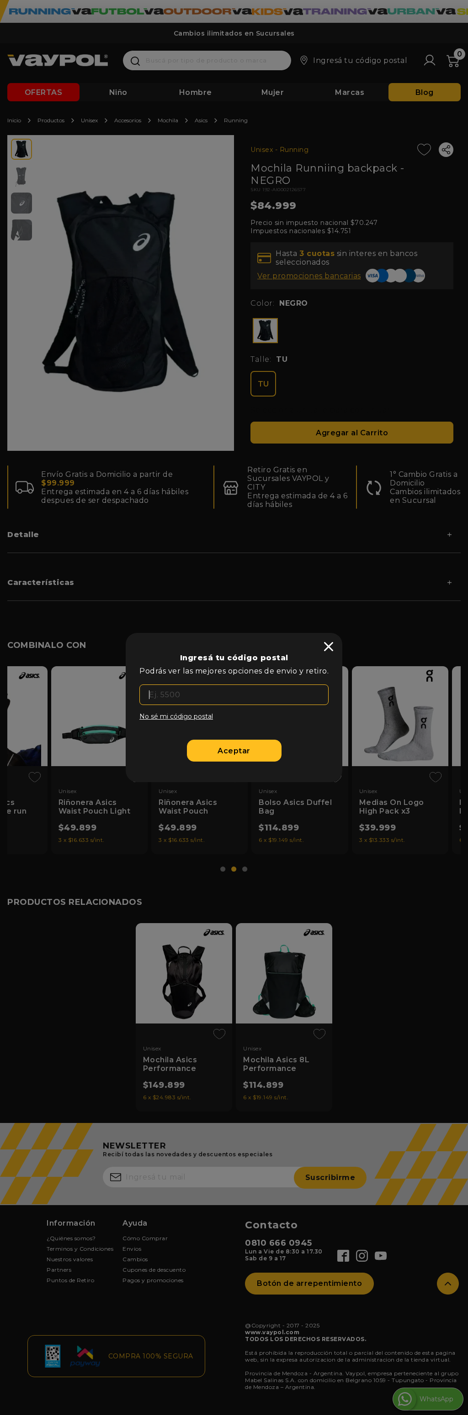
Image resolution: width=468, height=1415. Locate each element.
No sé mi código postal (176, 716)
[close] (328, 646)
